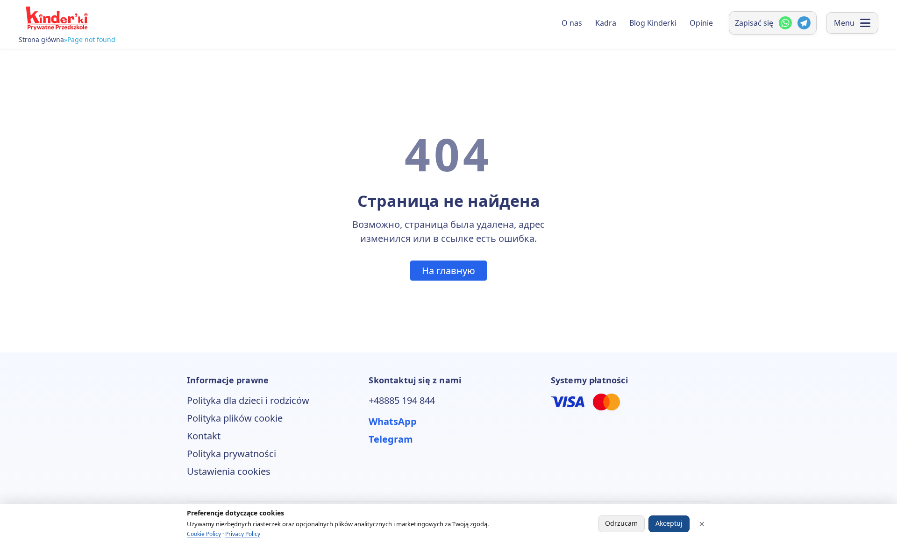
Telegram (391, 439)
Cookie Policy (204, 534)
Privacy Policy (242, 534)
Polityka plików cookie (235, 418)
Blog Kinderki (652, 23)
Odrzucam (621, 523)
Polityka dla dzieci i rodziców (248, 400)
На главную (448, 270)
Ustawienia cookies (229, 471)
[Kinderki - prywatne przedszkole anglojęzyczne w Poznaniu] (56, 18)
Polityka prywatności (231, 453)
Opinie (701, 23)
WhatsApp (393, 421)
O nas (572, 23)
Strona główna (41, 39)
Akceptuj (669, 523)
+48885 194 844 (402, 400)
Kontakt (204, 436)
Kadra (605, 23)
